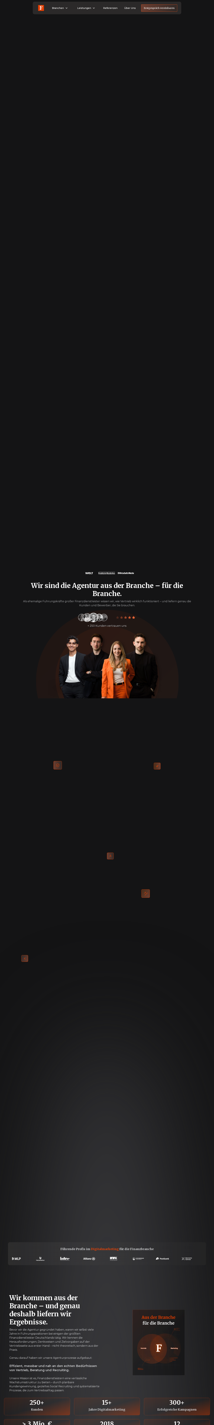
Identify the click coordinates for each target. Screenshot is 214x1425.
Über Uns (130, 8)
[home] (41, 8)
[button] (60, 8)
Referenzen (110, 8)
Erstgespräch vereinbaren (159, 8)
